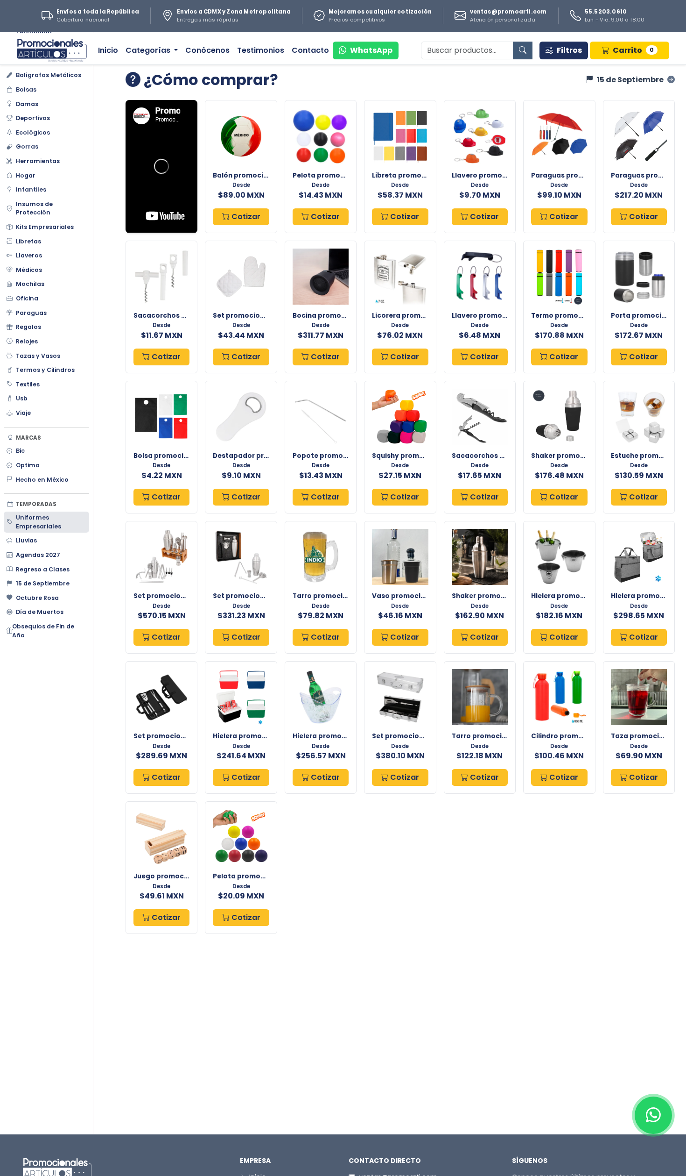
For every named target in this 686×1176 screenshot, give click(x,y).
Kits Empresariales (45, 227)
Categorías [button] (149, 50)
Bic (20, 451)
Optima (28, 465)
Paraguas (31, 313)
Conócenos (207, 50)
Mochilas (30, 284)
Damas (27, 104)
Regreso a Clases (43, 569)
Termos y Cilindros (45, 370)
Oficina (27, 298)
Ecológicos (33, 132)
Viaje (23, 413)
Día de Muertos (39, 612)
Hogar (25, 175)
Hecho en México (42, 480)
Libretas (28, 241)
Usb (22, 398)
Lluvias (26, 540)
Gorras (27, 146)
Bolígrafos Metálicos (48, 75)
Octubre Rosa (37, 598)
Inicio (108, 50)
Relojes (27, 341)
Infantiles (31, 189)
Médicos (29, 270)
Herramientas (38, 161)
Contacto (310, 50)
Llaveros (29, 255)
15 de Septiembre (43, 583)
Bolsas (26, 89)
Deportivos (33, 118)
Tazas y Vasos (38, 356)
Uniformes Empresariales (38, 521)
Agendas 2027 (38, 555)
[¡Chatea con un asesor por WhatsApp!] (653, 1115)
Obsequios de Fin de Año (43, 630)
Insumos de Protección (34, 208)
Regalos (28, 327)
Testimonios (260, 50)
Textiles (28, 384)
